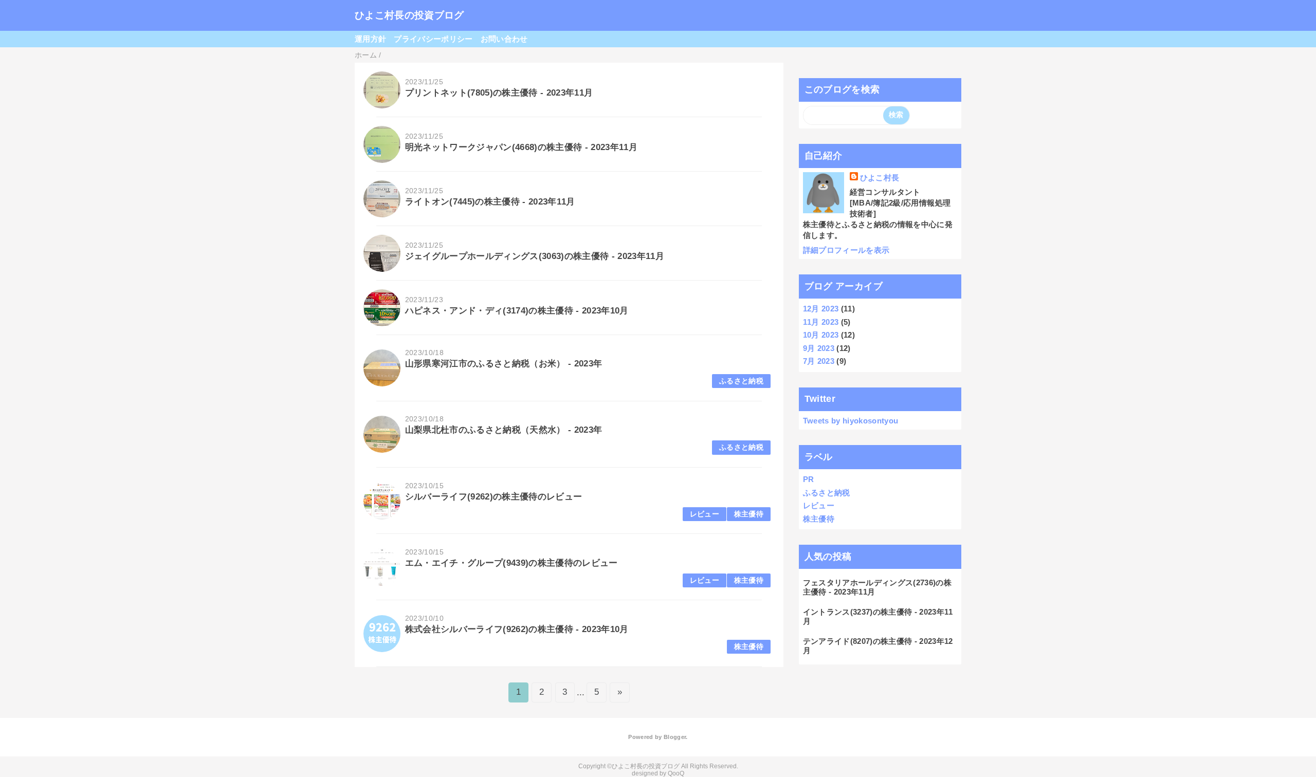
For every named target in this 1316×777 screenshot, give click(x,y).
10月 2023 (821, 334)
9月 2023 (818, 348)
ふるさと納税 (741, 381)
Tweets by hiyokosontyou (851, 420)
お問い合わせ (504, 38)
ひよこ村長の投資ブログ (409, 15)
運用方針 (370, 38)
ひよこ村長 (880, 177)
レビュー (704, 514)
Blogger (675, 737)
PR (808, 479)
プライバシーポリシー (433, 38)
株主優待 (748, 514)
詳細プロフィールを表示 (846, 250)
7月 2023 (818, 361)
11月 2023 (821, 322)
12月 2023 (821, 308)
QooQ (676, 773)
